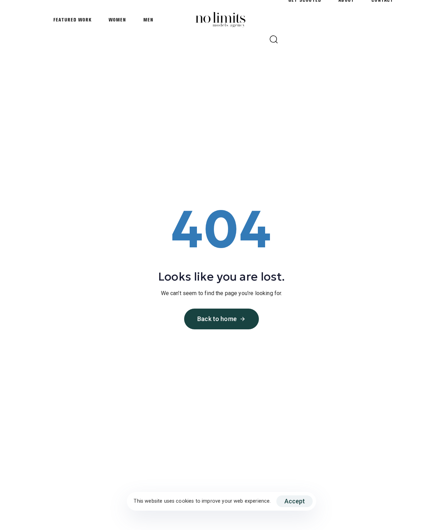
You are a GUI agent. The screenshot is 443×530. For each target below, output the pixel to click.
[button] (273, 39)
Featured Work (72, 19)
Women (117, 19)
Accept (294, 501)
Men (148, 19)
